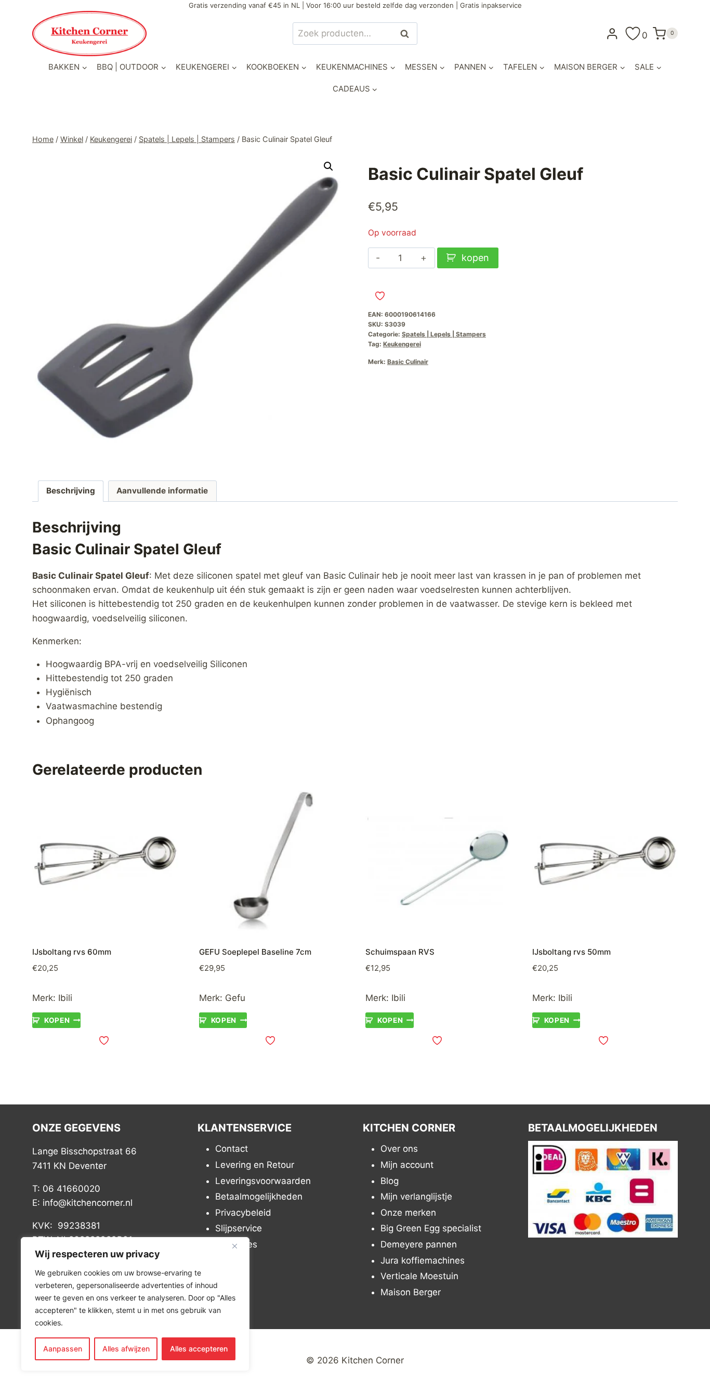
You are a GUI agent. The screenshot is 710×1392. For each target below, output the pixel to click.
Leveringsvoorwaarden (263, 1181)
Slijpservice (238, 1228)
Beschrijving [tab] (70, 491)
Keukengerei (402, 344)
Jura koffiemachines (422, 1260)
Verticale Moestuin (419, 1276)
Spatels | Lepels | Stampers (444, 334)
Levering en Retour (254, 1165)
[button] (328, 166)
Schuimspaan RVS (400, 952)
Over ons (399, 1148)
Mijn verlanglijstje (416, 1196)
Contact (231, 1148)
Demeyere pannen (418, 1244)
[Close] (238, 1246)
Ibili (65, 998)
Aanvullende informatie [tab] (162, 491)
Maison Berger (410, 1292)
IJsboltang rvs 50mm (571, 952)
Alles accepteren (199, 1348)
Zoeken (407, 33)
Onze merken (408, 1212)
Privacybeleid (243, 1212)
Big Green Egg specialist (430, 1228)
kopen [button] (57, 1020)
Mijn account (406, 1165)
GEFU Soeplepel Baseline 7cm (255, 952)
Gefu (235, 998)
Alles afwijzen (126, 1348)
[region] (135, 1304)
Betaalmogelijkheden (259, 1196)
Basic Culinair (407, 362)
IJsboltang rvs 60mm (71, 952)
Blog (389, 1181)
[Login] (612, 33)
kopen (475, 257)
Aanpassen (62, 1348)
